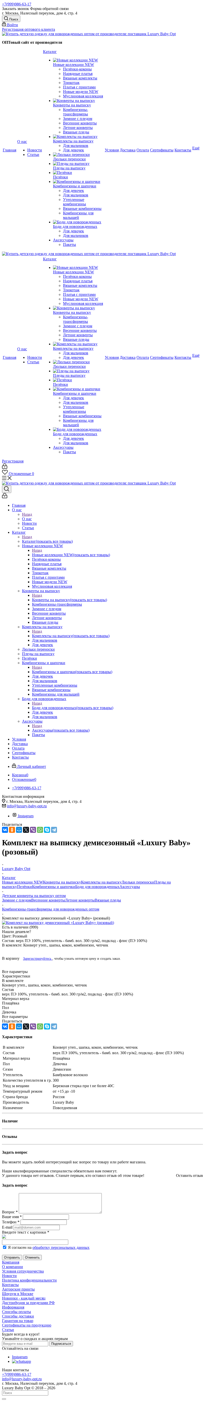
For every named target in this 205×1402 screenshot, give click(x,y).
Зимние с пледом (16, 900)
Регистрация (13, 461)
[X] (26, 830)
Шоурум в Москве (17, 1294)
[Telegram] (54, 830)
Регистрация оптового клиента (28, 29)
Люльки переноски (138, 882)
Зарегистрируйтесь (37, 958)
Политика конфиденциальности (29, 1280)
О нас (27, 519)
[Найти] (4, 1399)
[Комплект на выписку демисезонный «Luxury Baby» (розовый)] (58, 923)
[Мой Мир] (19, 830)
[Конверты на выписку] (78, 100)
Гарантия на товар (17, 1321)
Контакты (10, 1285)
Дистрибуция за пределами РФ (28, 1303)
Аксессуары (61, 730)
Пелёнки (24, 887)
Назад (27, 514)
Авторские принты (18, 1289)
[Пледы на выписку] (78, 163)
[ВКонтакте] (5, 830)
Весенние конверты (48, 900)
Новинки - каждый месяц (24, 1298)
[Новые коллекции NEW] (78, 60)
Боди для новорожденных (72, 708)
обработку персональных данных (61, 1247)
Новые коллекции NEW (71, 555)
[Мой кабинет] (4, 467)
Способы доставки (18, 1316)
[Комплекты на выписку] (78, 136)
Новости (9, 1276)
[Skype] (47, 830)
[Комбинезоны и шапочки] (78, 181)
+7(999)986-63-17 (16, 4)
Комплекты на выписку (71, 636)
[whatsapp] (21, 1361)
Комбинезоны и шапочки (72, 672)
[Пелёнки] (78, 172)
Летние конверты (80, 900)
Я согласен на (49, 1247)
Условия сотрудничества (23, 1271)
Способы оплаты (16, 1312)
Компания (10, 1262)
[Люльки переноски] (78, 154)
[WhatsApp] (40, 830)
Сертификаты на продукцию (26, 1325)
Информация (13, 1307)
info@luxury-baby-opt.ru (27, 806)
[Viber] (33, 830)
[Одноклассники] (12, 830)
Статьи (8, 1330)
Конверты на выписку (69, 600)
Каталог (47, 541)
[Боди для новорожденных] (78, 222)
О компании (12, 1267)
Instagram (26, 816)
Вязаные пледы (108, 900)
